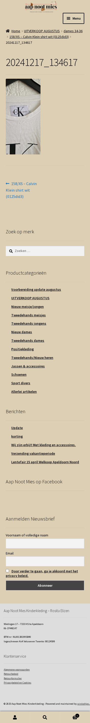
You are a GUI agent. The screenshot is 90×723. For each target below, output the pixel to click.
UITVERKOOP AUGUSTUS (42, 31)
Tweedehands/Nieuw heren (32, 357)
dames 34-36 (73, 31)
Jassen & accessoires (28, 366)
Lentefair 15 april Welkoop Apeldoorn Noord (45, 462)
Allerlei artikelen (24, 391)
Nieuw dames (21, 332)
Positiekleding (22, 349)
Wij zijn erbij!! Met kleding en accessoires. (43, 445)
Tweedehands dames (27, 340)
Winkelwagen (69, 714)
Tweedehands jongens (28, 323)
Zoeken (45, 717)
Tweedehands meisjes (28, 315)
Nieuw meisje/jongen (27, 306)
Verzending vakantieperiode (33, 453)
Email (10, 553)
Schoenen (18, 374)
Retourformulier (13, 678)
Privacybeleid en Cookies (17, 682)
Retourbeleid (11, 673)
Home (16, 31)
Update (17, 428)
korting (17, 436)
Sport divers (20, 383)
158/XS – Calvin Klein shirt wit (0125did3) (39, 36)
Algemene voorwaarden (17, 669)
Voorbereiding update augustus (36, 289)
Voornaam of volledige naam (27, 535)
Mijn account (15, 717)
